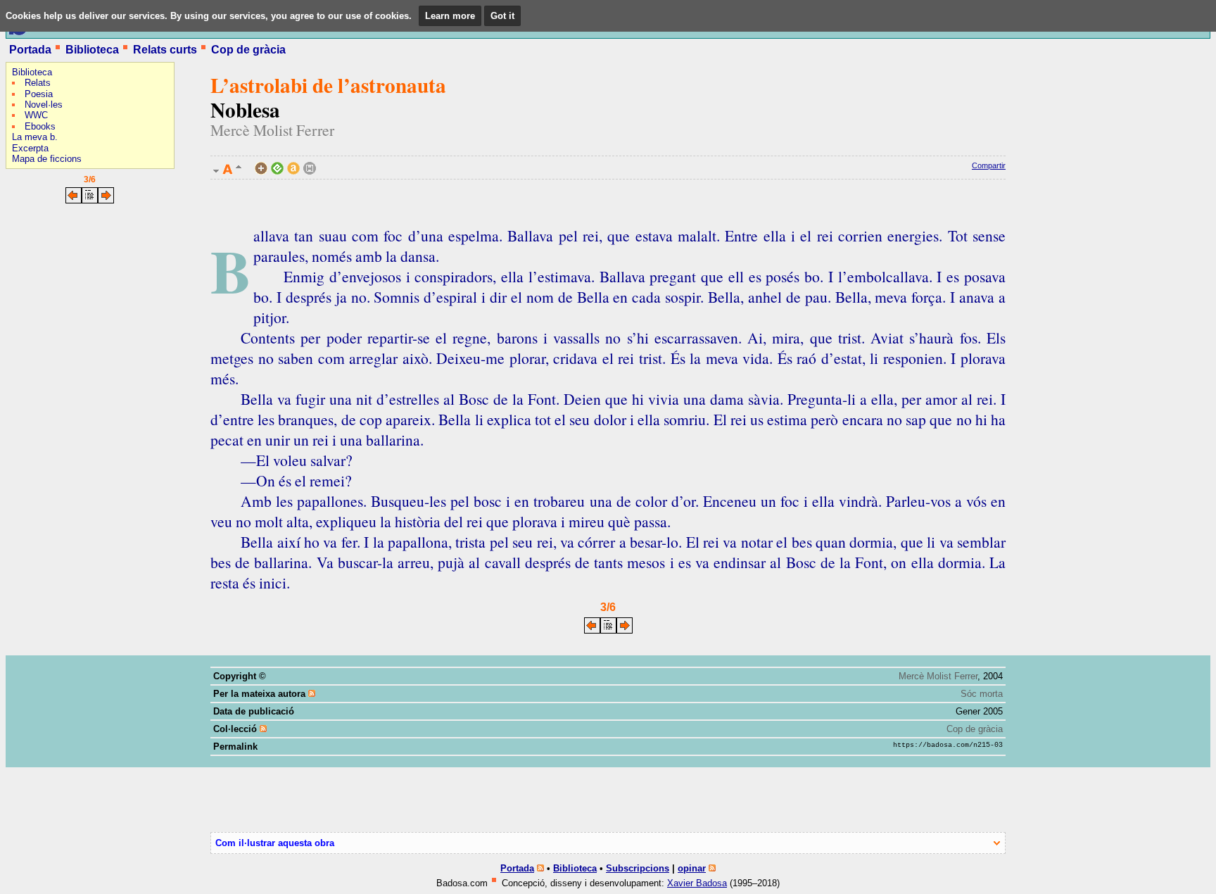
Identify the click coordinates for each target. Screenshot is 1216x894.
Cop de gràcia (248, 50)
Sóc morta (982, 693)
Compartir (989, 165)
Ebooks (40, 126)
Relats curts (165, 50)
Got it (502, 16)
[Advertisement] (48, 299)
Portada (30, 50)
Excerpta (30, 148)
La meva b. (35, 137)
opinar (692, 868)
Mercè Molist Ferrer (272, 130)
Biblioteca (92, 50)
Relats (38, 82)
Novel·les (44, 104)
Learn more (450, 16)
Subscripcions (637, 868)
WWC (36, 115)
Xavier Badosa (697, 883)
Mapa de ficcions (47, 158)
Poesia (39, 94)
